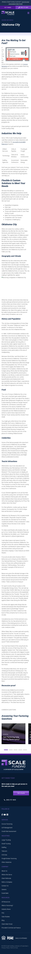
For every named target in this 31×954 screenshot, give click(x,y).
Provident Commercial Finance (11, 928)
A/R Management (7, 827)
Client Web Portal (7, 924)
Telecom (4, 851)
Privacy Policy (5, 948)
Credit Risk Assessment (9, 831)
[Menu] (28, 13)
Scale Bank (5, 893)
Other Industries (6, 862)
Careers (4, 889)
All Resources (6, 902)
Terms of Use (14, 948)
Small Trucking (6, 843)
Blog (3, 920)
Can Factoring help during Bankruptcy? (11, 738)
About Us (4, 871)
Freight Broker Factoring (9, 858)
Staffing (4, 847)
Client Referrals (6, 878)
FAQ (3, 913)
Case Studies (6, 916)
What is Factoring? (7, 905)
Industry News (6, 909)
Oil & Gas (4, 855)
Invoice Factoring (7, 824)
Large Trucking (6, 840)
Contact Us (5, 886)
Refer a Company (7, 882)
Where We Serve (7, 874)
